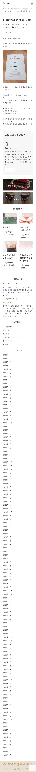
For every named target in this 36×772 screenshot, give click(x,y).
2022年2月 (7, 498)
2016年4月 (7, 744)
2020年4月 (7, 576)
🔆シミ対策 (7, 302)
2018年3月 (7, 666)
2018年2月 (7, 669)
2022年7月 (7, 480)
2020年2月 (7, 584)
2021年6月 (7, 526)
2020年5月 (7, 573)
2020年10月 (7, 555)
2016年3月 (7, 748)
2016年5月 (7, 741)
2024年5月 (7, 401)
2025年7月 (7, 358)
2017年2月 (7, 712)
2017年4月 (7, 705)
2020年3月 (7, 580)
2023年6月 (7, 441)
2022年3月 (7, 494)
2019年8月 (7, 605)
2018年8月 (7, 648)
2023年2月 (7, 455)
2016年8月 (7, 730)
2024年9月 (7, 387)
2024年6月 (7, 398)
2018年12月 (7, 633)
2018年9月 (7, 644)
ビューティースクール (11, 337)
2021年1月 (7, 544)
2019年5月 (7, 616)
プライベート (20, 27)
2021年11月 (7, 508)
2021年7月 (7, 523)
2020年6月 (7, 569)
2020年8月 (7, 562)
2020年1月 (7, 587)
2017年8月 (7, 691)
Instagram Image (10, 299)
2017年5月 (7, 701)
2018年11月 (7, 637)
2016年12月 (7, 719)
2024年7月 (7, 394)
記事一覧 (10, 170)
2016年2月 (7, 751)
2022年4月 (7, 491)
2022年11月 (7, 466)
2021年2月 (7, 541)
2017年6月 (7, 698)
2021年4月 (7, 533)
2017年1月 (7, 716)
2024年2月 (7, 412)
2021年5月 (7, 530)
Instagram (7, 327)
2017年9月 (7, 687)
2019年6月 (7, 612)
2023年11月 (7, 423)
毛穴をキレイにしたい (11, 284)
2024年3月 (7, 408)
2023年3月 (7, 451)
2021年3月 (7, 537)
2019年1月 (7, 630)
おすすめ (6, 330)
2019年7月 (7, 609)
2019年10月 (7, 598)
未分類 (5, 344)
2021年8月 (7, 519)
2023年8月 (7, 433)
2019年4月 (7, 619)
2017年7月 (7, 694)
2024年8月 (7, 391)
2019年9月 (7, 601)
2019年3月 (7, 623)
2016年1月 (7, 755)
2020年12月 (7, 548)
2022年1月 (7, 501)
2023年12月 (7, 419)
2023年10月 (7, 426)
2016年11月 (7, 723)
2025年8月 (7, 355)
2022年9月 (7, 473)
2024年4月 (7, 405)
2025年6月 (7, 362)
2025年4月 (7, 369)
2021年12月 (7, 505)
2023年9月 (7, 430)
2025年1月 (7, 376)
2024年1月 (7, 416)
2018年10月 (7, 641)
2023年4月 (7, 448)
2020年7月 (7, 566)
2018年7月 (7, 651)
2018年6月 (7, 655)
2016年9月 (7, 726)
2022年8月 (7, 476)
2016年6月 (7, 737)
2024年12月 (7, 380)
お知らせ (6, 334)
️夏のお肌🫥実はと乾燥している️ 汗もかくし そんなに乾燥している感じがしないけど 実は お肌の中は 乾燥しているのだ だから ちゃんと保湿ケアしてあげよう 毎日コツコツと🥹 (18, 311)
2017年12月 (7, 676)
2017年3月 (7, 709)
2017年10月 (7, 684)
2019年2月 (7, 626)
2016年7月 (7, 734)
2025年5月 (7, 366)
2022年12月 (7, 462)
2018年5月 (7, 659)
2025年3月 (7, 373)
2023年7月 (7, 437)
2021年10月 (7, 512)
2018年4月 (7, 662)
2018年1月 (7, 673)
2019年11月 (7, 594)
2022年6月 (7, 484)
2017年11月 (7, 680)
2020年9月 (7, 558)
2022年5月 (7, 487)
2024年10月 (7, 383)
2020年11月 (7, 551)
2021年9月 (7, 516)
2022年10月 (7, 469)
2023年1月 (7, 458)
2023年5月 (7, 444)
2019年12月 (7, 591)
